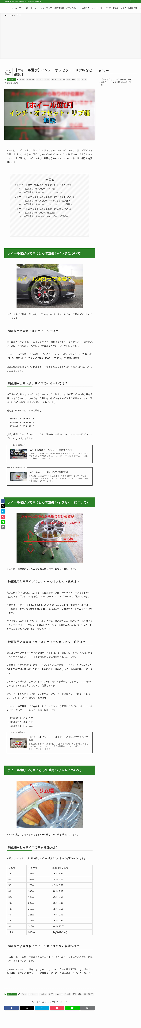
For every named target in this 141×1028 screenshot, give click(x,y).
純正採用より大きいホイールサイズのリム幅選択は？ (47, 216)
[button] (11, 1008)
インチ (22, 79)
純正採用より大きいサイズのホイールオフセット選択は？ (49, 204)
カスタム (40, 79)
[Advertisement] (70, 37)
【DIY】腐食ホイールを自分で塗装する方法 (50, 450)
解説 (73, 79)
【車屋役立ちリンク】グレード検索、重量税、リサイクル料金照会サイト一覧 (117, 82)
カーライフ (11, 79)
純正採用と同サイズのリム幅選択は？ (40, 213)
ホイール (55, 79)
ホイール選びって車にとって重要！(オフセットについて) (47, 197)
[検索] (135, 1)
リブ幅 (62, 79)
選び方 (83, 79)
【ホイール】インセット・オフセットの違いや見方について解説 (58, 738)
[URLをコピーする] (87, 1008)
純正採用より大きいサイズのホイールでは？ (43, 192)
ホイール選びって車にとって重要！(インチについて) (45, 185)
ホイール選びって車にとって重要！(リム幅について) (45, 209)
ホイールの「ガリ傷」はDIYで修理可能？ (49, 472)
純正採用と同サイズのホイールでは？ (40, 189)
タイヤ (47, 79)
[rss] (131, 1)
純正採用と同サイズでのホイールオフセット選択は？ (47, 201)
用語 (68, 79)
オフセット (30, 79)
